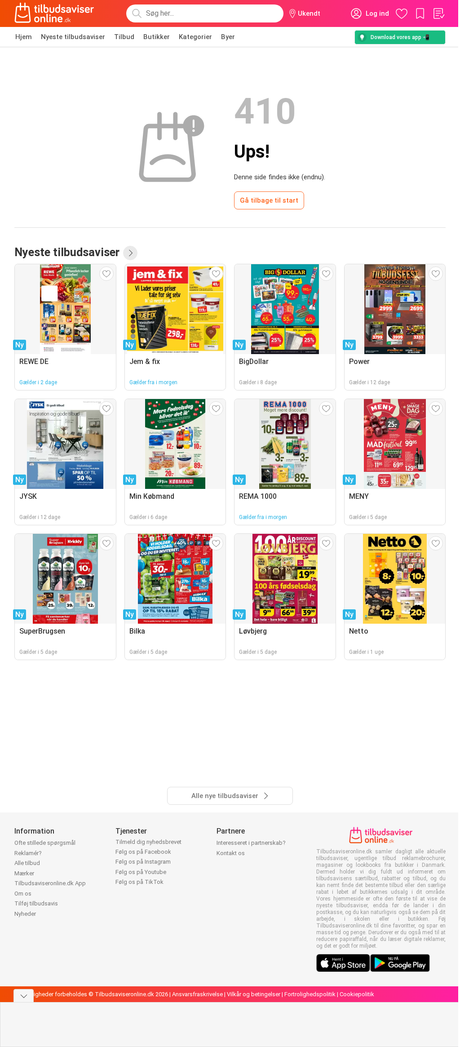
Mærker (24, 873)
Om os (22, 893)
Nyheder (25, 913)
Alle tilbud (27, 863)
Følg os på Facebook (143, 851)
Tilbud (124, 37)
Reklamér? (28, 853)
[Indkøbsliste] (438, 13)
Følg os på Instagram (143, 861)
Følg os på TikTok (139, 881)
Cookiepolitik (357, 994)
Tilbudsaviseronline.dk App (50, 883)
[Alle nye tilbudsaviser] (130, 253)
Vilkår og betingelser (253, 994)
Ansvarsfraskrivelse (197, 994)
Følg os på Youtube (140, 872)
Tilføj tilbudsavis (36, 903)
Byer (228, 37)
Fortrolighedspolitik (310, 994)
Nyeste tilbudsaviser (73, 37)
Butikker (156, 37)
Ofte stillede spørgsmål (44, 842)
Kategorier (195, 37)
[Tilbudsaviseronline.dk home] (54, 13)
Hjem (23, 37)
